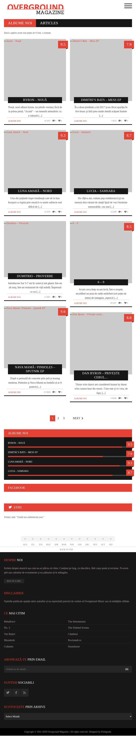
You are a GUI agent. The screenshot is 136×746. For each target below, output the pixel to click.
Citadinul (73, 634)
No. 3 (7, 627)
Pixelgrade (106, 732)
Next (76, 418)
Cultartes (8, 646)
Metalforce (9, 621)
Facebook (16, 487)
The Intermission (77, 621)
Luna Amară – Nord (20, 462)
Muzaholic (9, 640)
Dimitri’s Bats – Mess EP (23, 452)
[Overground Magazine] (36, 9)
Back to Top (66, 549)
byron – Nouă (16, 443)
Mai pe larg (14, 581)
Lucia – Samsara (18, 471)
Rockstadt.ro (74, 640)
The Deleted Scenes (78, 627)
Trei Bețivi (9, 634)
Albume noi (14, 121)
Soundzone (74, 646)
